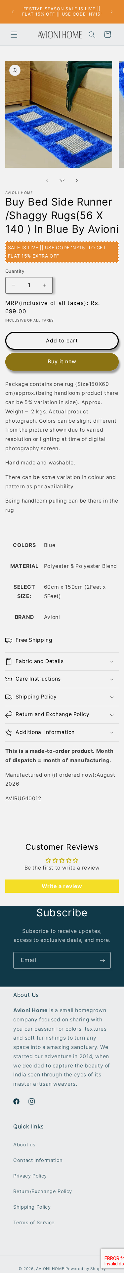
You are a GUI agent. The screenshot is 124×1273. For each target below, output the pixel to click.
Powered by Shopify (85, 1268)
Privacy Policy (30, 1176)
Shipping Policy (32, 1207)
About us (24, 1145)
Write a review (62, 886)
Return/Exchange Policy (42, 1191)
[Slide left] (47, 180)
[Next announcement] (111, 11)
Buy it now (62, 361)
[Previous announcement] (12, 11)
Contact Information (38, 1160)
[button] (13, 34)
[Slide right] (77, 180)
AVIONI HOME (50, 1268)
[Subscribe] (102, 960)
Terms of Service (34, 1223)
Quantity (14, 271)
